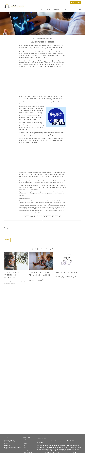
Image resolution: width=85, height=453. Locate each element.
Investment (26, 441)
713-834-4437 (11, 440)
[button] (42, 9)
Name (5, 219)
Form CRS (43, 438)
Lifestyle (25, 451)
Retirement (26, 440)
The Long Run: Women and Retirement (11, 275)
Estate (25, 443)
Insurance (26, 445)
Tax (24, 447)
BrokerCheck (40, 442)
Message (6, 228)
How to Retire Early (66, 272)
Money (25, 449)
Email (44, 219)
